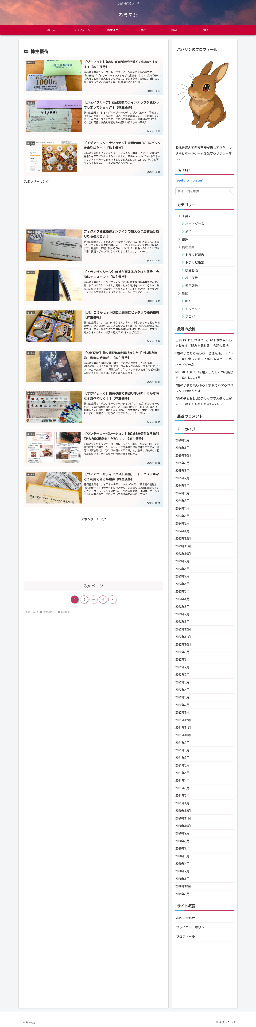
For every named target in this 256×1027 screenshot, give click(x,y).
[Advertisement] (93, 201)
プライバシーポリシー (191, 927)
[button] (230, 191)
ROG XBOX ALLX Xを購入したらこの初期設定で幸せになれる (204, 375)
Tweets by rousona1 (189, 180)
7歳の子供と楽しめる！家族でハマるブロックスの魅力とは (204, 388)
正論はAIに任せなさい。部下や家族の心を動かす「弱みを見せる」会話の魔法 (203, 343)
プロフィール (185, 936)
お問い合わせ (185, 918)
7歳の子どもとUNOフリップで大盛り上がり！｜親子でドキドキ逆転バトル (203, 401)
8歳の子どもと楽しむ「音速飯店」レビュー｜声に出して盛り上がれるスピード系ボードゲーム (204, 359)
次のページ (93, 586)
